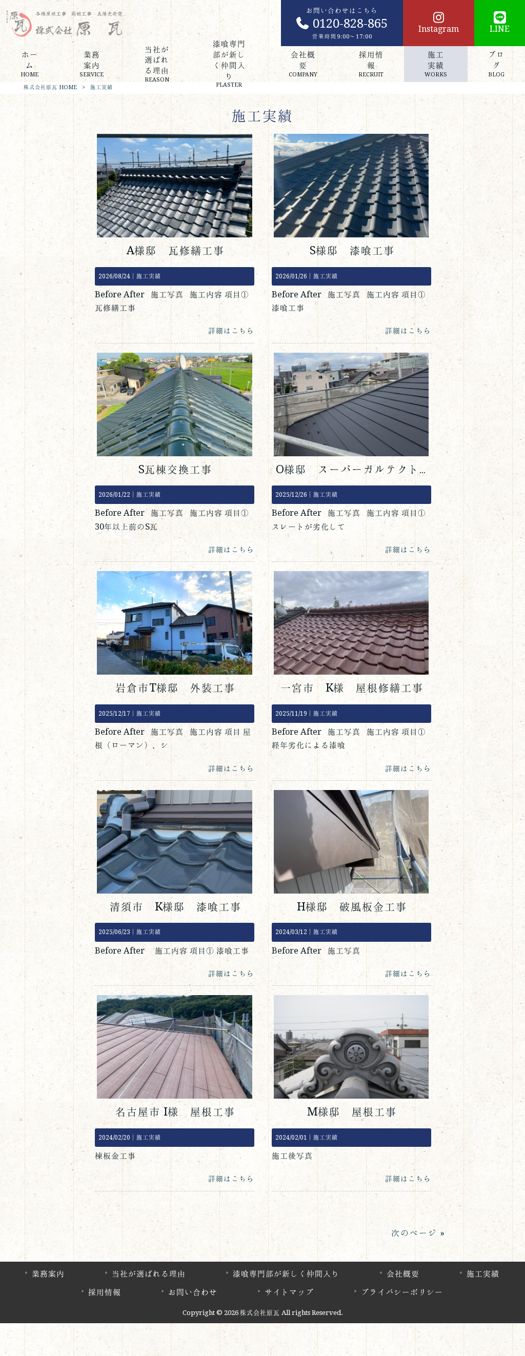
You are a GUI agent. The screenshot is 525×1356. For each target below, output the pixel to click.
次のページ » (418, 1233)
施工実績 (148, 276)
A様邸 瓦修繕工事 (176, 250)
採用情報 (104, 1292)
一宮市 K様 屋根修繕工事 (351, 687)
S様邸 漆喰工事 (352, 250)
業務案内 (48, 1274)
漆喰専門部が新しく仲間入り (286, 1274)
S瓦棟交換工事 (175, 469)
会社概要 (403, 1274)
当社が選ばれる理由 (149, 1274)
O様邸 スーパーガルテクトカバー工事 (376, 469)
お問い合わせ (192, 1292)
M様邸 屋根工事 (352, 1111)
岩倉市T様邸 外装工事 (175, 687)
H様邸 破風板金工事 (352, 906)
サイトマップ (289, 1292)
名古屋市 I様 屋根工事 (175, 1111)
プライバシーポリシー (402, 1292)
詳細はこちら (231, 330)
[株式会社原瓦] (64, 23)
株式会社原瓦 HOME (50, 87)
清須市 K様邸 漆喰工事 (175, 906)
